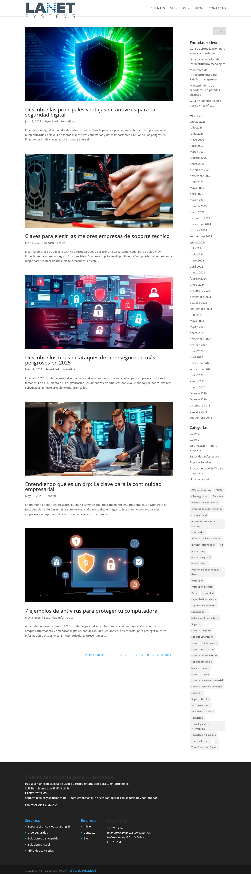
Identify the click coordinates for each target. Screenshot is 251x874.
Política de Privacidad (82, 870)
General (50, 496)
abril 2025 (196, 194)
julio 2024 (196, 248)
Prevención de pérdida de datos (205, 572)
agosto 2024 (198, 242)
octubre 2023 (198, 302)
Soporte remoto (200, 668)
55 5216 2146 (61, 788)
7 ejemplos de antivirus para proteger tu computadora (91, 610)
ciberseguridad (199, 496)
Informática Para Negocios (206, 538)
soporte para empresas (204, 655)
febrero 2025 (198, 206)
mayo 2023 (197, 321)
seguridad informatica (203, 599)
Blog (86, 838)
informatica (197, 532)
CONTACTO (217, 8)
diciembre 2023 (200, 291)
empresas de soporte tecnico (203, 524)
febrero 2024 (198, 278)
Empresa (218, 496)
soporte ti (196, 692)
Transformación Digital (204, 747)
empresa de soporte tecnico (207, 508)
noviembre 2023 (200, 297)
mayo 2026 (197, 139)
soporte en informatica (204, 643)
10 (135, 655)
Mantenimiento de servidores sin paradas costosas (205, 90)
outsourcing (198, 551)
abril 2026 (196, 146)
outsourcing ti (199, 563)
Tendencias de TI (200, 741)
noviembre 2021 (200, 363)
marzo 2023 (197, 327)
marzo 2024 (197, 272)
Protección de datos (202, 586)
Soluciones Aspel (39, 844)
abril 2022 (196, 357)
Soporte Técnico (200, 699)
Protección (197, 580)
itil (221, 544)
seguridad (208, 593)
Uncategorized (199, 479)
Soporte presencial (201, 661)
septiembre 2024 (201, 236)
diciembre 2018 (200, 405)
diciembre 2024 (200, 218)
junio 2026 (197, 133)
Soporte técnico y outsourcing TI (49, 826)
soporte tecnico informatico (206, 686)
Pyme (194, 593)
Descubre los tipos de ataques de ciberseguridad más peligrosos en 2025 (90, 360)
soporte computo (201, 630)
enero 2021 (197, 381)
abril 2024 (196, 266)
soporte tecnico (200, 674)
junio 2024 (197, 254)
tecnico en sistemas (202, 711)
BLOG (199, 8)
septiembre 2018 (201, 417)
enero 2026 (197, 164)
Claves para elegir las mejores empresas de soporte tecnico (97, 236)
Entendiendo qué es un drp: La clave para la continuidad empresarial (93, 486)
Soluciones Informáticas (204, 618)
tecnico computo (200, 705)
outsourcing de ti (201, 557)
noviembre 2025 (200, 176)
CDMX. (219, 490)
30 (147, 655)
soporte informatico (202, 649)
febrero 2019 (198, 399)
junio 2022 (197, 351)
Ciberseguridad (38, 832)
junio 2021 (197, 375)
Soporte (195, 624)
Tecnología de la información (200, 726)
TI (216, 741)
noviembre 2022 (200, 339)
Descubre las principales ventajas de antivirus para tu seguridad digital (90, 112)
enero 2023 (197, 333)
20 (141, 655)
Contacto (89, 832)
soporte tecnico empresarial (207, 680)
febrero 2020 (198, 393)
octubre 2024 (198, 230)
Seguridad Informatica (59, 121)
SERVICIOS (178, 8)
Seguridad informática (203, 605)
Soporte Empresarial (202, 636)
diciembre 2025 (200, 170)
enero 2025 (197, 212)
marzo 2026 (197, 152)
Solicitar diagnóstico (38, 788)
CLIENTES (158, 8)
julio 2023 (196, 315)
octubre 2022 (198, 345)
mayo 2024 (197, 260)
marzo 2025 (197, 200)
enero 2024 (197, 284)
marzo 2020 (197, 387)
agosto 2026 (198, 121)
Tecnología (197, 717)
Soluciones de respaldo (43, 838)
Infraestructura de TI (203, 544)
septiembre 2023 (201, 309)
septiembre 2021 (201, 369)
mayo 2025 (197, 188)
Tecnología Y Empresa (203, 734)
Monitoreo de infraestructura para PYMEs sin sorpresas (203, 74)
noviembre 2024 (200, 224)
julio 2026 (196, 127)
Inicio (87, 826)
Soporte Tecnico (54, 243)
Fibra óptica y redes (41, 850)
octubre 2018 (198, 411)
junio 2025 (197, 182)
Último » (166, 655)
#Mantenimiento (201, 490)
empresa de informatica (204, 502)
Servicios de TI (199, 611)
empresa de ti (199, 515)
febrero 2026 (198, 157)
